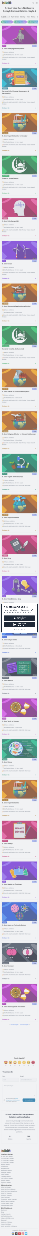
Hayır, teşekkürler (19, 629)
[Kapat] (35, 606)
